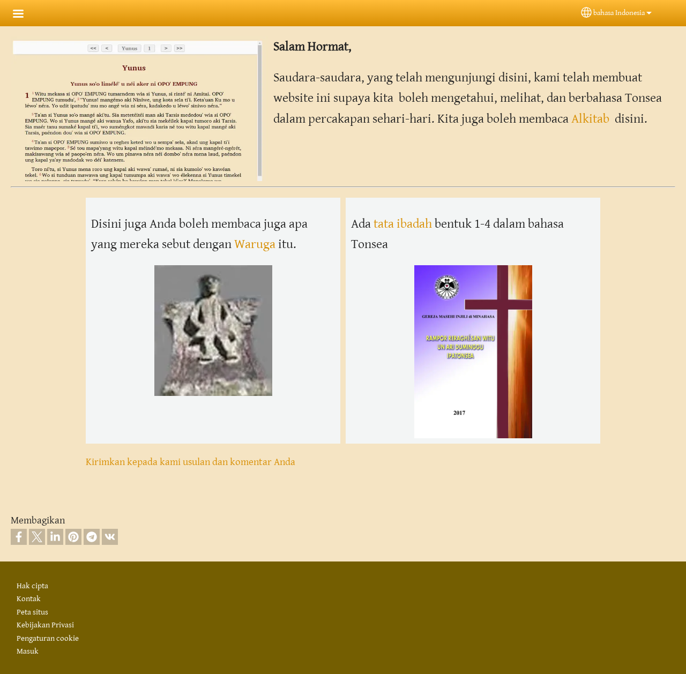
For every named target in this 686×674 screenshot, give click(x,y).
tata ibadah (403, 223)
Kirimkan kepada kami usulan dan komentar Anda (190, 462)
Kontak (29, 598)
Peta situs (32, 612)
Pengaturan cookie (48, 638)
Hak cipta (32, 585)
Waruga (256, 244)
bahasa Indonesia (619, 13)
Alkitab (590, 118)
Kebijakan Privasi (45, 625)
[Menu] (24, 14)
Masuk (28, 651)
